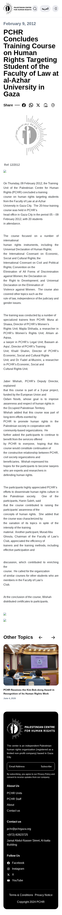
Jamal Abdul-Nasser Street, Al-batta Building (28, 842)
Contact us (13, 810)
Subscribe (46, 766)
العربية (45, 8)
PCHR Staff (14, 799)
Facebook (15, 862)
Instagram (15, 868)
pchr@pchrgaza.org (19, 828)
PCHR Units (14, 793)
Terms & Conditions (21, 895)
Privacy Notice (44, 895)
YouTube (15, 880)
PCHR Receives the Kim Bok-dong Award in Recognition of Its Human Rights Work (28, 691)
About (10, 804)
